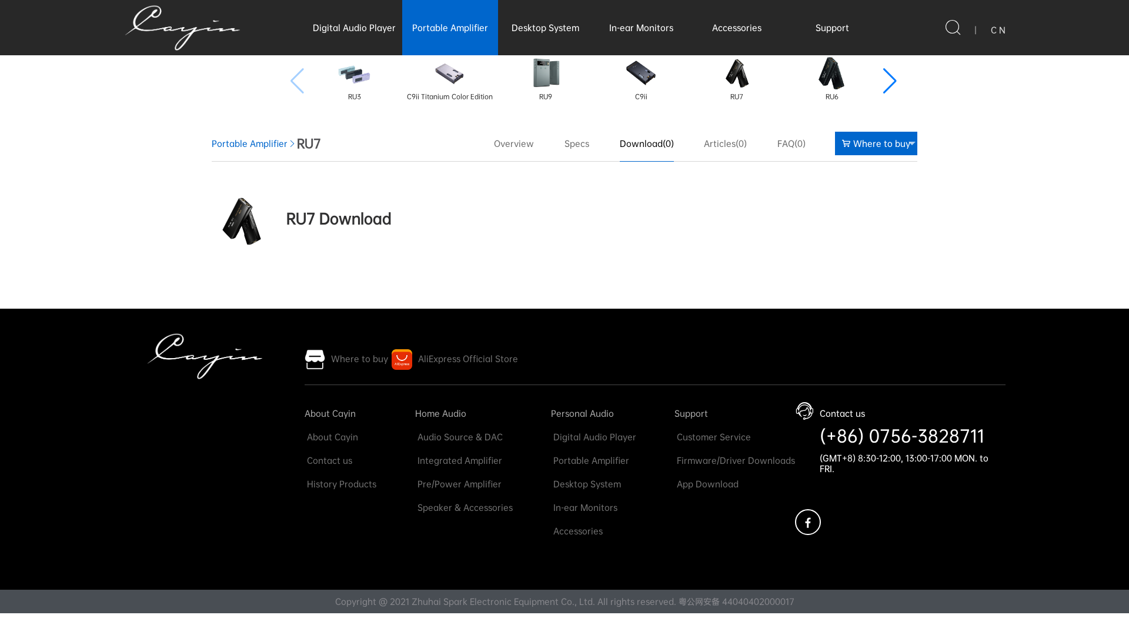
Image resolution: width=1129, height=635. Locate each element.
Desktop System (545, 27)
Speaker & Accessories (464, 507)
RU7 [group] (736, 96)
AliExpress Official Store (468, 358)
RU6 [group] (832, 96)
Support (832, 27)
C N (998, 30)
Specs (576, 143)
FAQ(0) (791, 143)
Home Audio (440, 413)
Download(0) (647, 143)
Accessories (736, 27)
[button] (890, 81)
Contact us (328, 460)
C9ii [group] (641, 96)
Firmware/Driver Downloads (734, 460)
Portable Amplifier (450, 27)
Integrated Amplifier (458, 460)
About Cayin (330, 413)
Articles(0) (725, 143)
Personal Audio (582, 413)
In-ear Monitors (641, 27)
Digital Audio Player (354, 27)
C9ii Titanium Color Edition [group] (450, 96)
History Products (340, 484)
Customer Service (712, 437)
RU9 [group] (545, 96)
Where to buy (881, 143)
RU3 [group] (354, 96)
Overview (514, 143)
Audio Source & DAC (459, 437)
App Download (706, 484)
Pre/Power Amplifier (458, 484)
